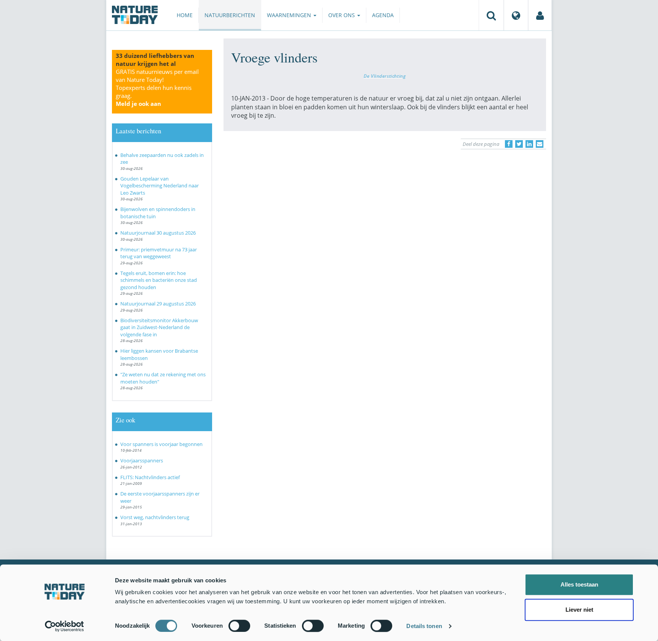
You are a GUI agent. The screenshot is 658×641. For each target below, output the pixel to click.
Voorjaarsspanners (141, 460)
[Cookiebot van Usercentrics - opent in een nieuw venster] (64, 626)
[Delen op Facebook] (509, 144)
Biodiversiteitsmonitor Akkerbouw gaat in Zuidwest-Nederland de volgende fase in (159, 327)
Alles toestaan (579, 584)
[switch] (239, 626)
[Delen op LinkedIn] (529, 144)
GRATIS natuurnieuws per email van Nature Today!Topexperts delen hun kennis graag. (157, 87)
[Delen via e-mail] (539, 144)
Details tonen (424, 626)
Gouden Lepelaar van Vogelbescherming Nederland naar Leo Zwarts (159, 185)
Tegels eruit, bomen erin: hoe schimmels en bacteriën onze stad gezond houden (158, 280)
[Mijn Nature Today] (540, 15)
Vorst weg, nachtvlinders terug (154, 517)
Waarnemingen (290, 15)
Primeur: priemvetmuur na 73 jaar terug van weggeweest (158, 253)
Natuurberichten (229, 15)
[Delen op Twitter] (519, 144)
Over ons (342, 15)
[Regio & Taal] (516, 15)
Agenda (383, 15)
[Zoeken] (491, 15)
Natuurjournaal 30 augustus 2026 (158, 232)
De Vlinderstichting (385, 76)
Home (185, 15)
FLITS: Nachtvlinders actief (150, 477)
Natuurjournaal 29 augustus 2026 (158, 303)
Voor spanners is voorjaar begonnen (161, 444)
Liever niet (579, 609)
